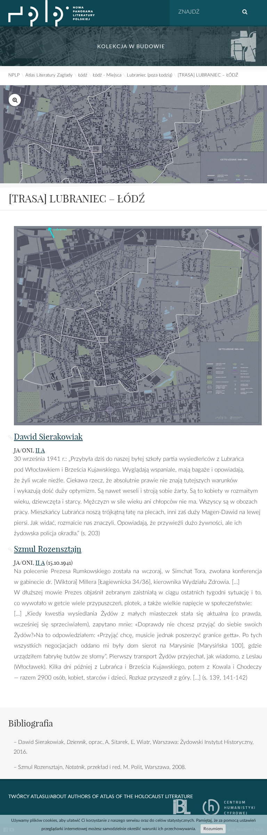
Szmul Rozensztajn (47, 549)
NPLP (14, 75)
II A (40, 450)
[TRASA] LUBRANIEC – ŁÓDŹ (208, 75)
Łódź (82, 75)
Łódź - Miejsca (107, 75)
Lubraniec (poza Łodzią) (149, 75)
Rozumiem (213, 829)
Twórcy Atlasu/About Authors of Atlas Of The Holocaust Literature (100, 796)
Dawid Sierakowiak (48, 437)
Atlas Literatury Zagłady (49, 75)
